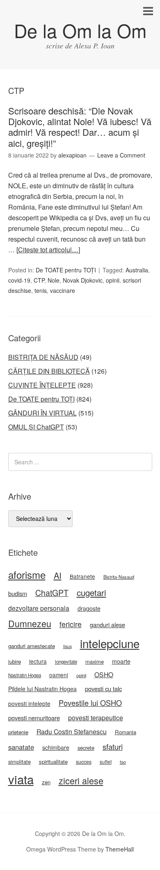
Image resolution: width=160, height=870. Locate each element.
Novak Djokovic (83, 280)
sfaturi (113, 746)
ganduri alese (107, 624)
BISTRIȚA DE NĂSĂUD (43, 357)
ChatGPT (52, 592)
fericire (70, 624)
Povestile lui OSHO (90, 702)
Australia (137, 270)
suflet (106, 761)
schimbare (55, 747)
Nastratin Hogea (24, 675)
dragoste (89, 608)
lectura (38, 661)
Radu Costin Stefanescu (72, 731)
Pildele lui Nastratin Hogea (42, 689)
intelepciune (109, 643)
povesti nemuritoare (34, 717)
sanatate (21, 747)
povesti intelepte (29, 703)
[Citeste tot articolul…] (48, 249)
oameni (58, 675)
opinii (112, 280)
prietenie (18, 732)
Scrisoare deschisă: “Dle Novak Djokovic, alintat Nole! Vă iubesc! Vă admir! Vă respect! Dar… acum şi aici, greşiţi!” (79, 126)
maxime (94, 661)
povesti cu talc (103, 688)
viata (21, 779)
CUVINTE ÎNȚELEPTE (42, 385)
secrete (86, 747)
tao (123, 761)
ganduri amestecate (31, 646)
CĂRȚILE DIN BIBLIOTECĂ (49, 371)
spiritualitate (53, 761)
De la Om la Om (80, 30)
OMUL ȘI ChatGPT (36, 427)
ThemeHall (119, 849)
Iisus (67, 646)
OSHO (103, 674)
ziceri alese (81, 780)
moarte (121, 661)
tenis (40, 290)
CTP (39, 280)
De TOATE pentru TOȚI (66, 270)
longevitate (66, 661)
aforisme (27, 574)
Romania (125, 732)
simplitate (19, 761)
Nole (53, 280)
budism (17, 593)
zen (46, 782)
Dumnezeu (29, 623)
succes (83, 761)
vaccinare (62, 290)
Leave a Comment (121, 155)
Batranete (82, 576)
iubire (14, 661)
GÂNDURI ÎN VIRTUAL (42, 413)
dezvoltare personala (38, 607)
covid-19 (19, 280)
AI (58, 575)
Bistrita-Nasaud (118, 576)
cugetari (91, 592)
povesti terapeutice (95, 717)
